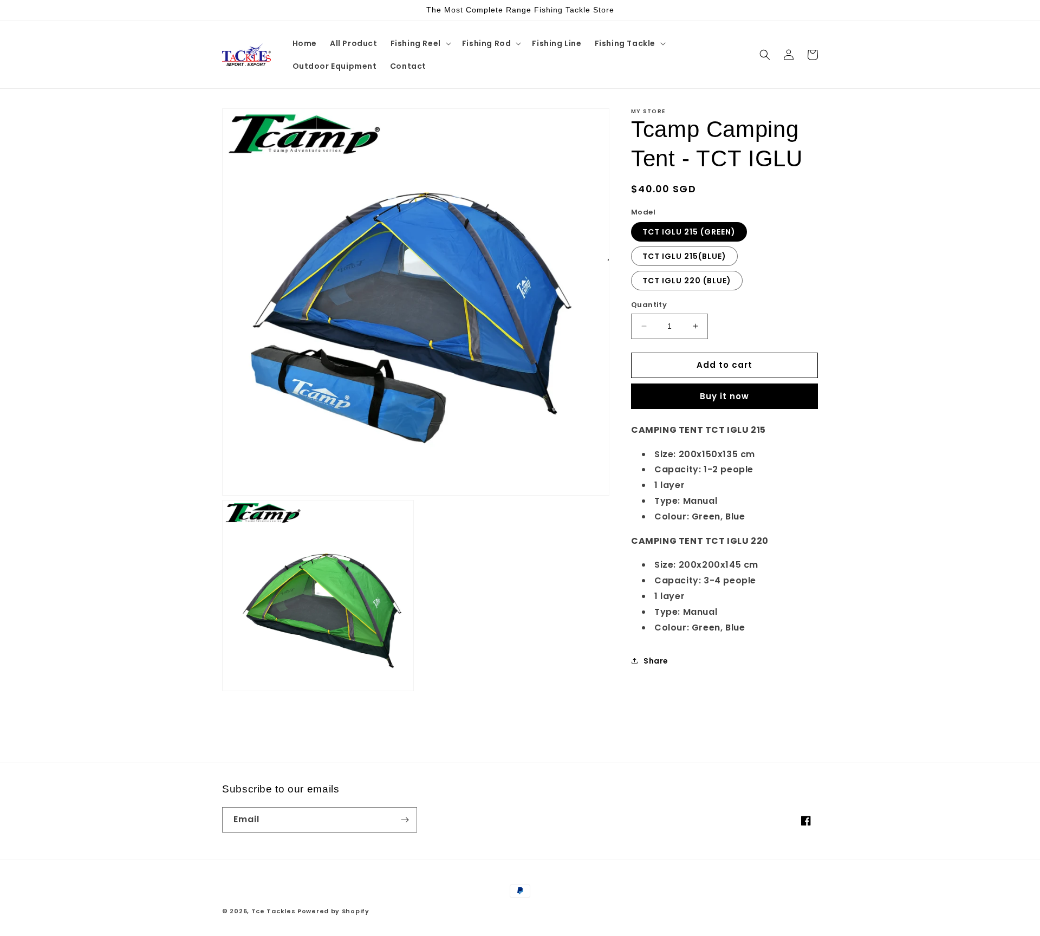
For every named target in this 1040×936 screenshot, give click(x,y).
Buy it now (724, 396)
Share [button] (656, 660)
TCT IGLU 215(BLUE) (684, 256)
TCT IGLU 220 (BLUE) (686, 280)
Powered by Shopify (333, 911)
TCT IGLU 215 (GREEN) (689, 231)
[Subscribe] (405, 820)
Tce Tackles (273, 911)
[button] (420, 43)
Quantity (649, 305)
